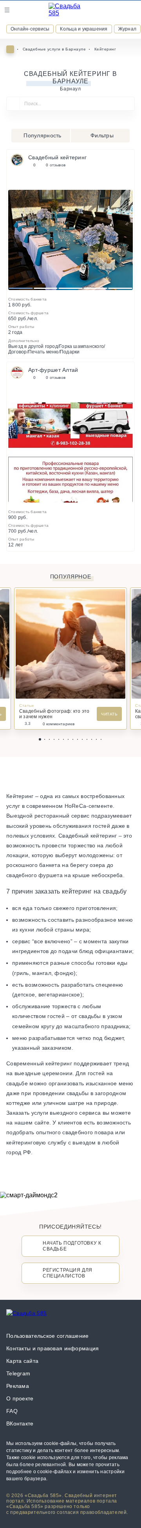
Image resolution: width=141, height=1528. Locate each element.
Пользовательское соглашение (47, 1336)
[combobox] (70, 107)
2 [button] (45, 288)
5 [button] (120, 288)
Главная (10, 49)
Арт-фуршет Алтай (53, 370)
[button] (40, 739)
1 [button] (20, 288)
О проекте (20, 1398)
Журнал (127, 29)
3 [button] (70, 288)
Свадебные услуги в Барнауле (54, 49)
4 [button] (95, 288)
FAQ (12, 1411)
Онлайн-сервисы (30, 29)
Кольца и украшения (83, 29)
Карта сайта (22, 1361)
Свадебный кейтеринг (57, 157)
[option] (70, 240)
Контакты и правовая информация (52, 1348)
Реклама (17, 1386)
